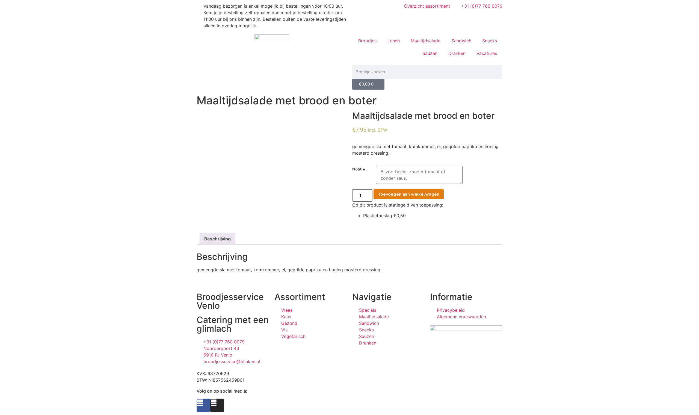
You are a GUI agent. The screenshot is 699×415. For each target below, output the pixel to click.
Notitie (358, 169)
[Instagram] (217, 405)
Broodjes (367, 40)
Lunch (393, 40)
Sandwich (461, 40)
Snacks (489, 40)
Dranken (457, 53)
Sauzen (429, 53)
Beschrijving (217, 239)
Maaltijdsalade (425, 40)
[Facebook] (203, 405)
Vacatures (486, 53)
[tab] (217, 239)
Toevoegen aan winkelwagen (408, 194)
